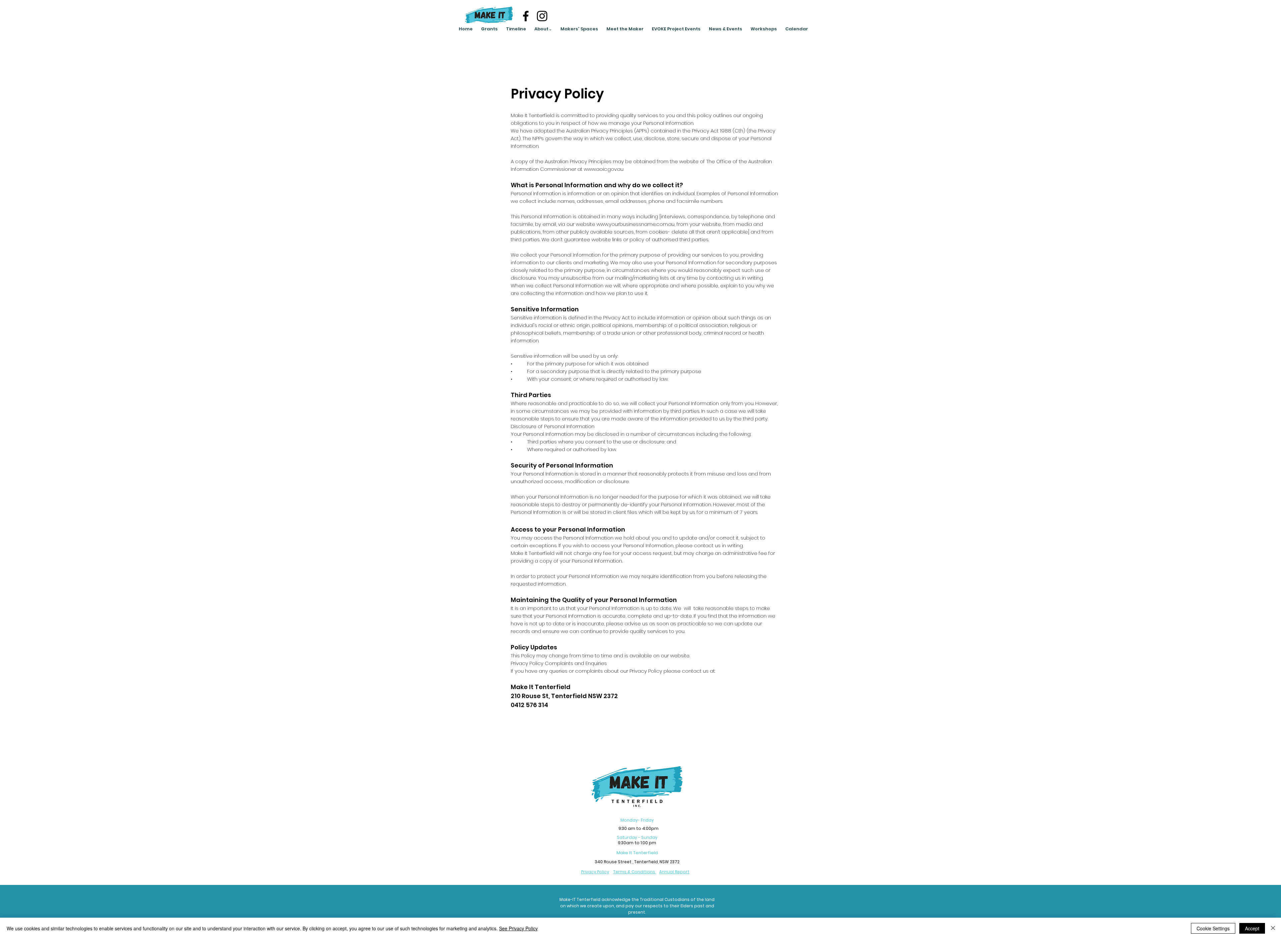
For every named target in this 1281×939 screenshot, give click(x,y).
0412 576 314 (529, 705)
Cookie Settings (1213, 928)
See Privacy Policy (518, 928)
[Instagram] (542, 16)
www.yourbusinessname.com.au (635, 224)
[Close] (1273, 928)
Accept (1252, 928)
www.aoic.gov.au (603, 169)
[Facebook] (526, 16)
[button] (543, 29)
